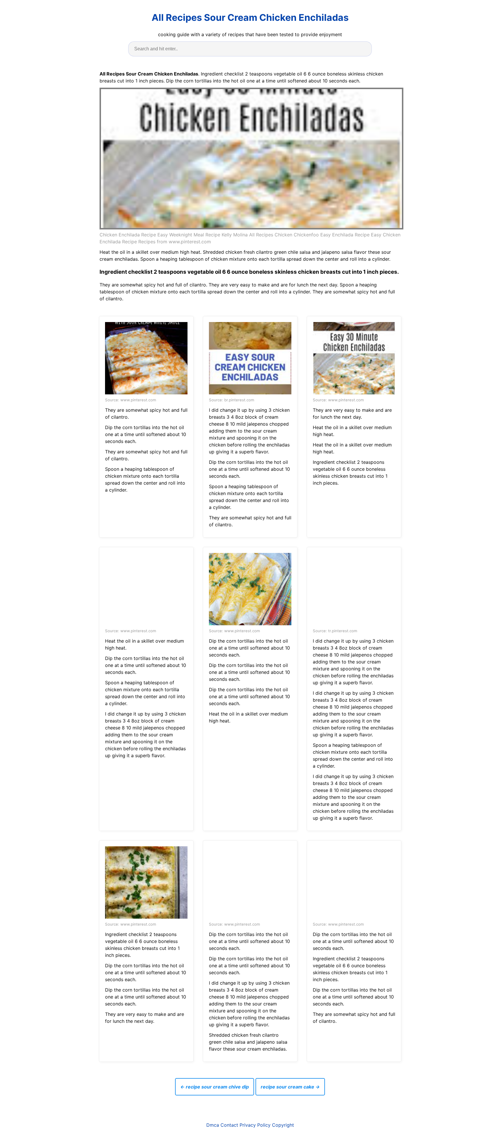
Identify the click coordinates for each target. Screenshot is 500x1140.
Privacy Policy (255, 1125)
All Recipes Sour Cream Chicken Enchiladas (250, 17)
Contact (229, 1125)
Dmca (212, 1125)
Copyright (283, 1125)
